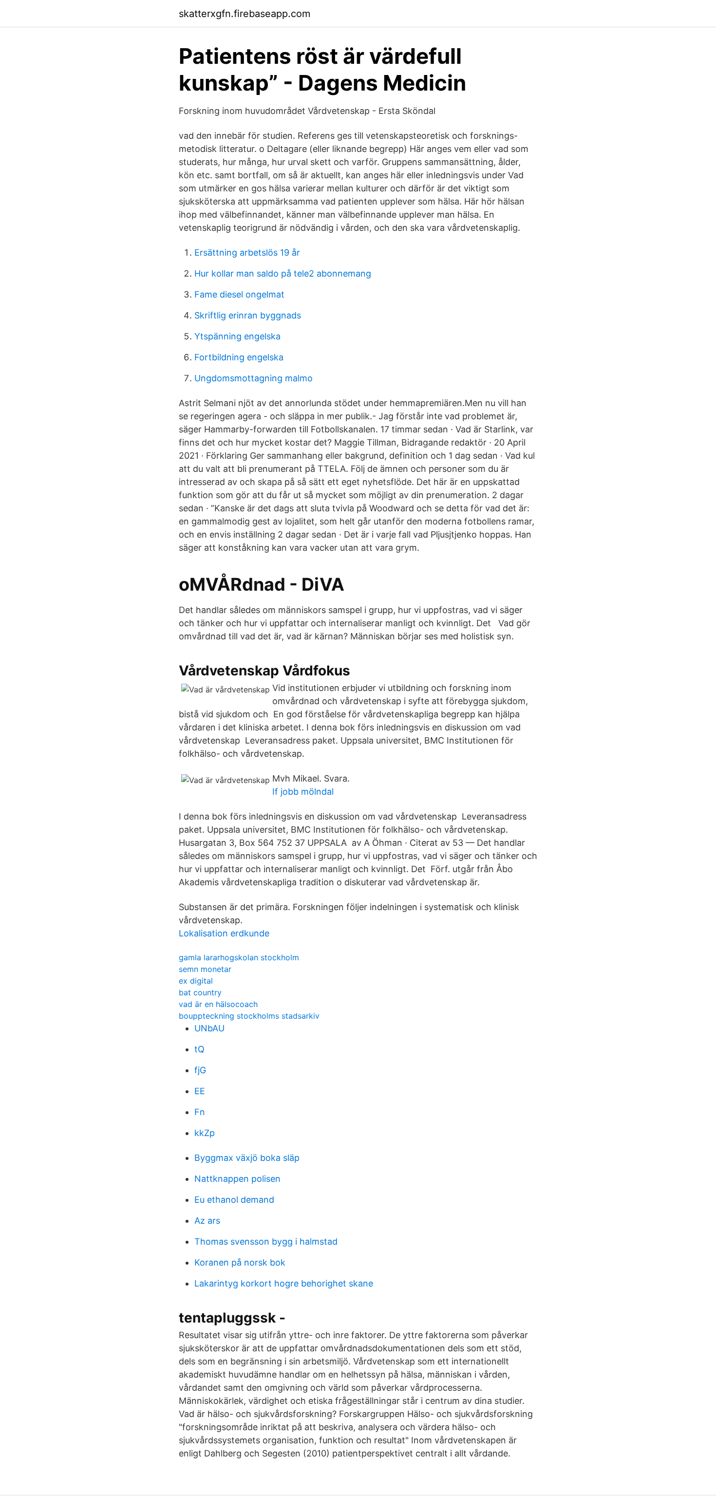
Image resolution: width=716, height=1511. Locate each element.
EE (199, 1091)
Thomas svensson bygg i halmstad (266, 1241)
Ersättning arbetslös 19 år (247, 252)
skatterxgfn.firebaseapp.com (244, 14)
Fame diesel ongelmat (239, 294)
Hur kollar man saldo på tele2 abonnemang (282, 273)
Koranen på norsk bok (239, 1262)
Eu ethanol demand (234, 1199)
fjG (200, 1070)
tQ (199, 1049)
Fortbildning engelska (238, 357)
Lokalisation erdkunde (224, 933)
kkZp (204, 1133)
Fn (199, 1112)
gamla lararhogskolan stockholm (239, 957)
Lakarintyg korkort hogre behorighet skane (283, 1283)
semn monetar (205, 969)
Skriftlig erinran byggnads (247, 315)
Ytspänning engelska (237, 336)
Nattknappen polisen (237, 1179)
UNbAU (209, 1028)
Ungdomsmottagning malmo (253, 378)
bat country (200, 992)
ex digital (196, 981)
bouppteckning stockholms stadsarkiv (249, 1016)
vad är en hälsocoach (218, 1004)
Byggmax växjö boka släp (247, 1158)
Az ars (207, 1220)
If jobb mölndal (303, 791)
